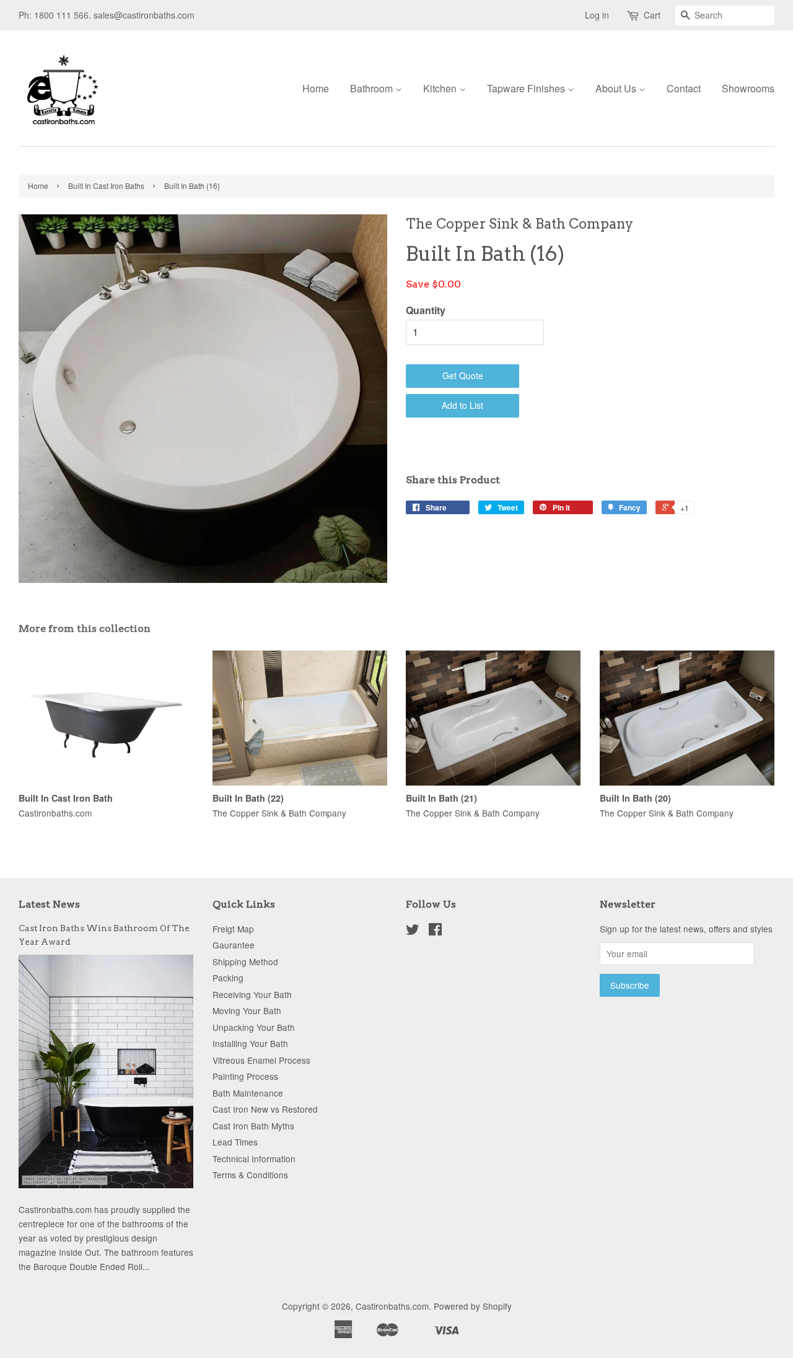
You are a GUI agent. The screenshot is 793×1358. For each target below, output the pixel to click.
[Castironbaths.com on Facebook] (435, 931)
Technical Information (254, 1158)
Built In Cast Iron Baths (106, 185)
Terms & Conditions (250, 1174)
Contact (684, 88)
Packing (227, 977)
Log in (597, 15)
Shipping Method (245, 961)
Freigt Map (233, 928)
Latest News (49, 904)
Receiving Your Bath (252, 994)
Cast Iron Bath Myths (253, 1125)
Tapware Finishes (527, 88)
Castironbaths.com (392, 1306)
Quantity (425, 310)
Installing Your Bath (250, 1043)
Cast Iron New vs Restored (265, 1109)
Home (315, 88)
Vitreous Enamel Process (261, 1060)
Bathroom (372, 88)
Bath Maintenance (247, 1093)
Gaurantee (233, 945)
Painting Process (245, 1076)
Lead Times (235, 1142)
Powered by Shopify (473, 1306)
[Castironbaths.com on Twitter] (412, 931)
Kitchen (441, 88)
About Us (617, 88)
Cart (652, 15)
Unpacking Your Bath (253, 1027)
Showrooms (748, 88)
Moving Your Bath (246, 1010)
